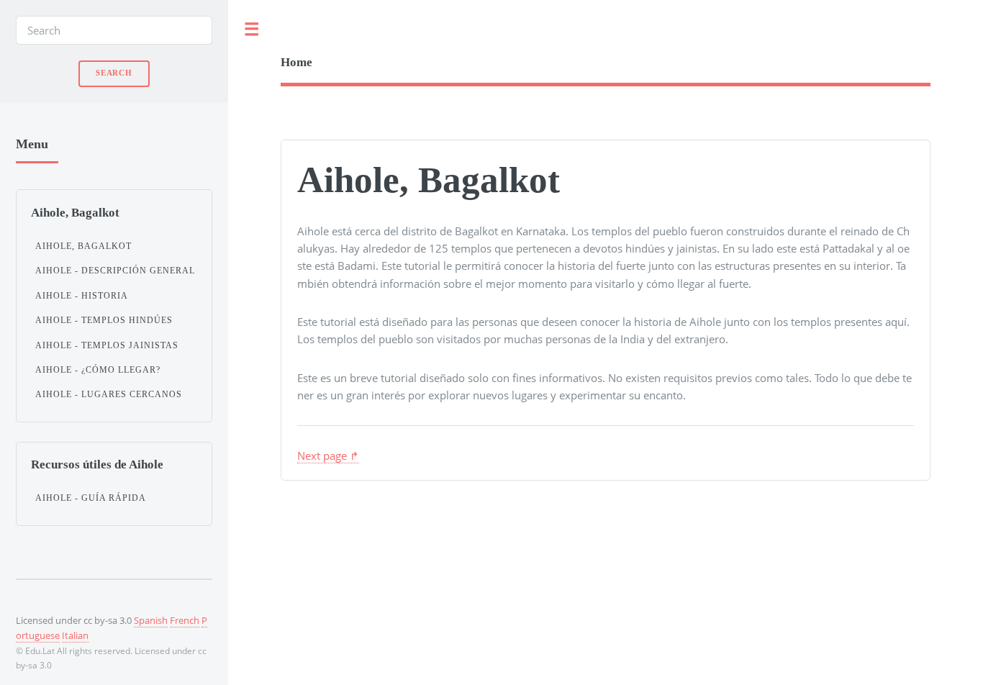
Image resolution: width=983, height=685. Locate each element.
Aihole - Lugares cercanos (108, 394)
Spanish (151, 620)
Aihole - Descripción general (115, 271)
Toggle (252, 30)
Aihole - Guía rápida (90, 498)
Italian (75, 635)
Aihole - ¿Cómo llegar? (97, 370)
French (184, 620)
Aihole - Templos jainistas (106, 345)
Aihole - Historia (81, 296)
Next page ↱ (328, 455)
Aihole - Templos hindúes (104, 320)
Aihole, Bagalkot (83, 246)
